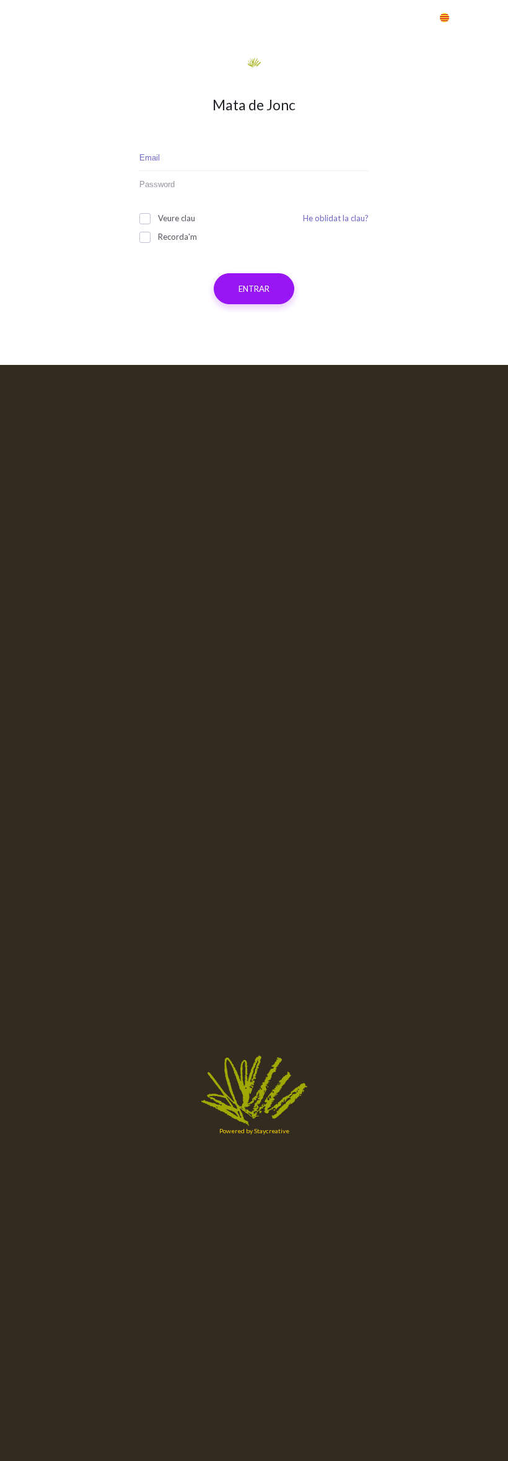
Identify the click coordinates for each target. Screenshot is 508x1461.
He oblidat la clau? (336, 218)
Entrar (389, 17)
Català (467, 17)
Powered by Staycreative (254, 1130)
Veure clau (176, 218)
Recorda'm (177, 237)
